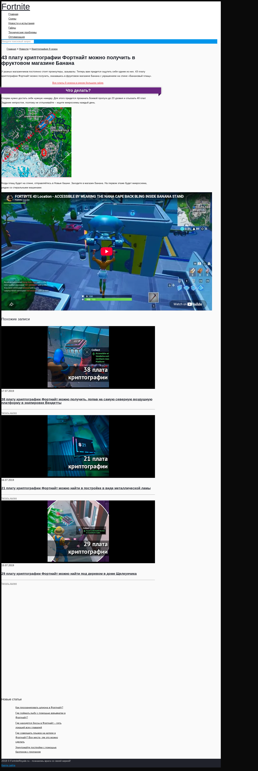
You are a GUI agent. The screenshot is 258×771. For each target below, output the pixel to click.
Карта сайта (8, 765)
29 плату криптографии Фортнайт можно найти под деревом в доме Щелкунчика (69, 573)
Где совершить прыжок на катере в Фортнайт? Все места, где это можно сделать (36, 737)
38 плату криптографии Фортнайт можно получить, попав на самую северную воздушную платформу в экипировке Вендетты (76, 401)
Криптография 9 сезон (45, 48)
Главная (11, 48)
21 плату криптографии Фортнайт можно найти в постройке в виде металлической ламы (76, 488)
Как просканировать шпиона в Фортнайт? (39, 707)
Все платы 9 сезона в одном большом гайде (77, 82)
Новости (24, 48)
